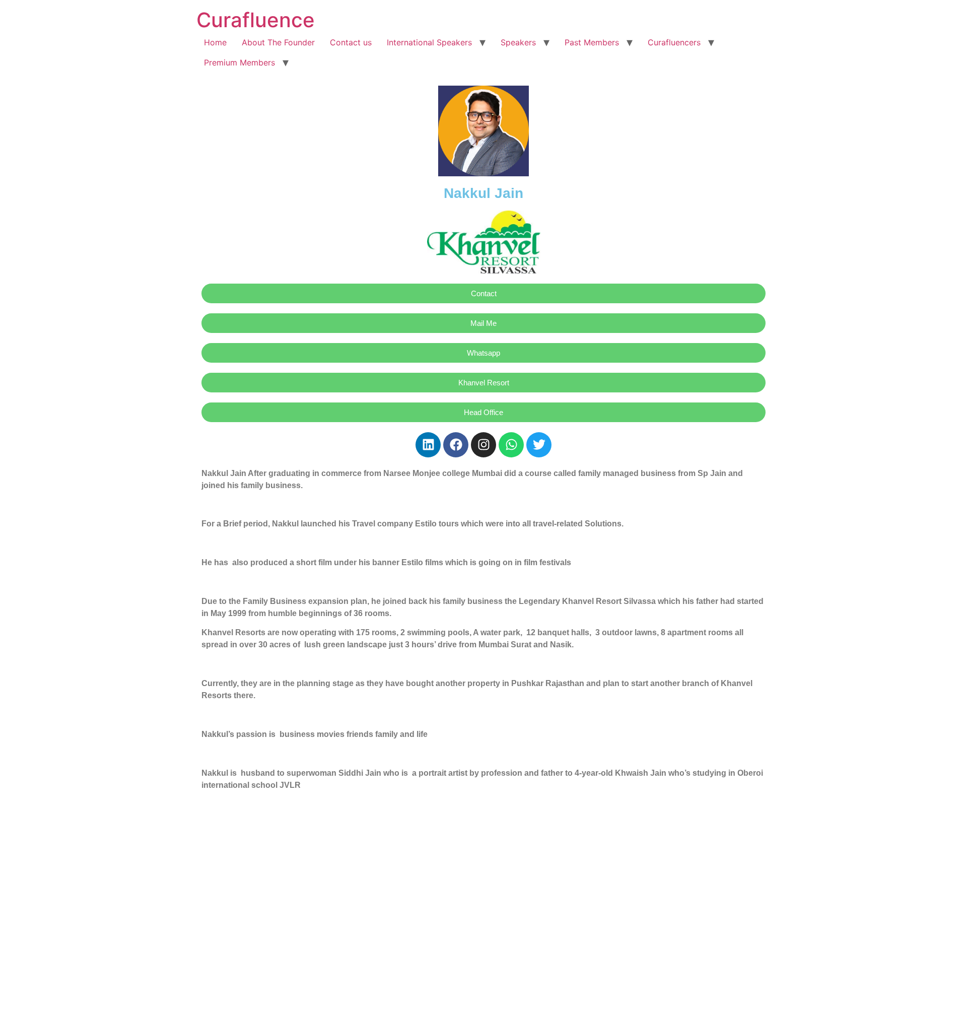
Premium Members (239, 62)
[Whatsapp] (511, 444)
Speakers (518, 42)
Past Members (592, 42)
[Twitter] (538, 444)
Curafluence (255, 20)
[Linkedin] (428, 444)
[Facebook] (455, 444)
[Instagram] (483, 444)
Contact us (351, 42)
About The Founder (278, 42)
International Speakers (429, 42)
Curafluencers (674, 42)
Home (215, 42)
